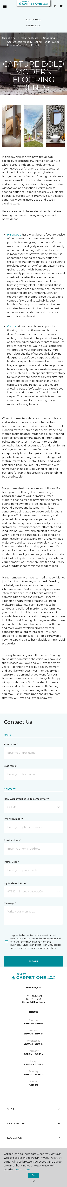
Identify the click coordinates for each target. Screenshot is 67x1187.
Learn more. (22, 1169)
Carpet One (9, 38)
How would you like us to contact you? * (26, 799)
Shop (10, 1109)
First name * (11, 744)
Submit (33, 961)
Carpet (11, 326)
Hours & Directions (33, 1002)
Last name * (10, 766)
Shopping (49, 38)
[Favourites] (55, 6)
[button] (49, 6)
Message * (10, 903)
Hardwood (14, 234)
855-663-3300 (33, 25)
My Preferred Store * (15, 883)
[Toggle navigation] (5, 6)
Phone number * (13, 819)
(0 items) (61, 6)
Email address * (12, 840)
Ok (33, 1175)
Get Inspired (16, 1123)
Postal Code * (11, 862)
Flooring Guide (29, 38)
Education (14, 1137)
